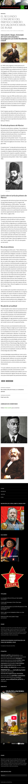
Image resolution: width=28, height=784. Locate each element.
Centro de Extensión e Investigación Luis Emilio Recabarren (11, 7)
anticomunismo (15, 655)
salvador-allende (5, 679)
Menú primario (26, 7)
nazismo (7, 671)
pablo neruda (9, 675)
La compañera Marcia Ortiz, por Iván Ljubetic (11, 598)
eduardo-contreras (4, 660)
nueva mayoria (3, 675)
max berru (23, 667)
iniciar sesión (7, 407)
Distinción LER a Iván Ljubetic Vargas (10, 616)
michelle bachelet (19, 670)
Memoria (3, 13)
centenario (15, 656)
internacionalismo (12, 663)
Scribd (2, 488)
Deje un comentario (18, 30)
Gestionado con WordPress (6, 782)
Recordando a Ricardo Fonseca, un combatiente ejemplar (12, 389)
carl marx (21, 655)
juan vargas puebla (6, 665)
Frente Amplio (7, 661)
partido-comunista (18, 675)
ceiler (11, 656)
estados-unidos (21, 660)
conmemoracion (22, 656)
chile (18, 656)
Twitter (3, 494)
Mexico (11, 670)
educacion (10, 660)
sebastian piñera (16, 679)
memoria (5, 669)
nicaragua (12, 671)
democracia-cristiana (5, 658)
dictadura (19, 658)
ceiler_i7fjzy (9, 30)
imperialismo (4, 663)
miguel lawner (3, 671)
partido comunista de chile (6, 677)
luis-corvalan (17, 665)
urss (24, 679)
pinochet (13, 677)
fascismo (2, 661)
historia (20, 661)
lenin (3, 381)
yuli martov (10, 381)
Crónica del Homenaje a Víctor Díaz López (11, 602)
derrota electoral (13, 658)
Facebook (3, 491)
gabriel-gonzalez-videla (14, 661)
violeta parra (3, 681)
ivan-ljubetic (20, 663)
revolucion (18, 677)
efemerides (15, 660)
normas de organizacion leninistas (12, 673)
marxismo (19, 667)
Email (2, 497)
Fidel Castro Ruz (5, 396)
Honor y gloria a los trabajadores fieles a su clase (12, 612)
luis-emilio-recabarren (8, 667)
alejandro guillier (6, 655)
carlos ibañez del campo (5, 656)
